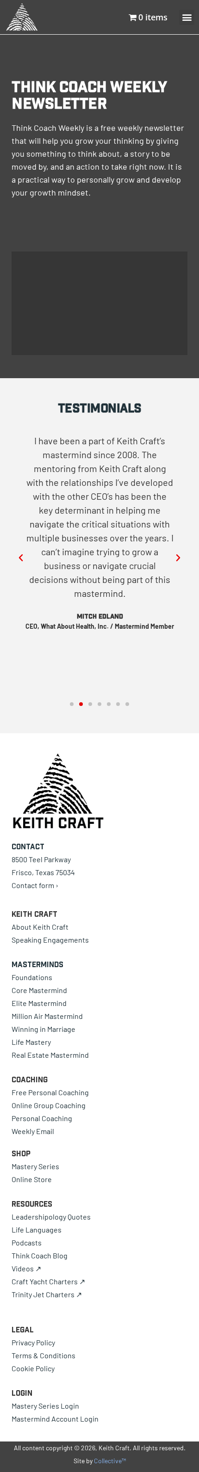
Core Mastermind (39, 990)
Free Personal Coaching (50, 1092)
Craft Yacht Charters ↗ (48, 1281)
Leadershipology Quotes (51, 1216)
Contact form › (35, 885)
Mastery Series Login (45, 1405)
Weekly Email (33, 1131)
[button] (20, 558)
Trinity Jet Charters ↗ (47, 1294)
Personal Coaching (42, 1118)
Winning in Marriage (43, 1028)
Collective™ (110, 1461)
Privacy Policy (33, 1342)
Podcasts (27, 1242)
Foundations (32, 977)
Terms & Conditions (43, 1355)
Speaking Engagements (50, 939)
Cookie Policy (33, 1368)
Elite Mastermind (39, 1003)
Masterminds (37, 964)
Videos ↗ (26, 1268)
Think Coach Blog (40, 1255)
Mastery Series (35, 1166)
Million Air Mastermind (47, 1016)
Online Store (32, 1179)
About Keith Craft (40, 926)
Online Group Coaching (49, 1105)
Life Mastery (31, 1041)
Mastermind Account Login (55, 1418)
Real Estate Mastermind (50, 1054)
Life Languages (37, 1229)
